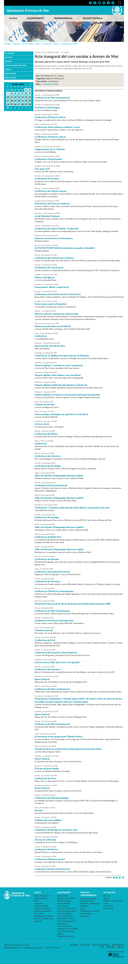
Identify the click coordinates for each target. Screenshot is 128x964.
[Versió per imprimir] (122, 877)
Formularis (84, 906)
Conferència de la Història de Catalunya (54, 257)
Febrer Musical (42, 679)
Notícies (8, 57)
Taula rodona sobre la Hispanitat (50, 304)
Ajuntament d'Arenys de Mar (27, 11)
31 (8, 107)
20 (19, 100)
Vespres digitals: (59, 365)
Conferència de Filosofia (47, 559)
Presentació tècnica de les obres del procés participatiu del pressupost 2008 (72, 603)
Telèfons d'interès (41, 906)
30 (29, 104)
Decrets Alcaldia (63, 903)
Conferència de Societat (47, 178)
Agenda (16, 43)
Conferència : (62, 355)
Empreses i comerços (42, 908)
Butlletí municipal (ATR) (15, 65)
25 (11, 104)
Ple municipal (62, 906)
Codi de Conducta (64, 926)
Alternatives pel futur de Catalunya (52, 203)
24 (8, 104)
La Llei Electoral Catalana (47, 216)
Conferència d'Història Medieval (51, 485)
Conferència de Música (46, 433)
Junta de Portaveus (64, 916)
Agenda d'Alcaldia (64, 900)
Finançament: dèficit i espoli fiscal (51, 287)
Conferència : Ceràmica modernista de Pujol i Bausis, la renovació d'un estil (72, 507)
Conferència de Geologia (47, 517)
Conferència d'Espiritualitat (48, 159)
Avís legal (85, 945)
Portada (7, 43)
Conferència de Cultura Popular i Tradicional (56, 228)
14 (22, 96)
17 (8, 100)
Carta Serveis (62, 923)
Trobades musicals (44, 630)
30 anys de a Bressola (45, 839)
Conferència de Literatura (47, 456)
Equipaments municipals (43, 916)
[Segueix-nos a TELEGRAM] (108, 2)
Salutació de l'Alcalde (65, 898)
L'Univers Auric (42, 424)
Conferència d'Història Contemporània (54, 591)
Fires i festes (39, 913)
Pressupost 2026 (87, 901)
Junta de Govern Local (66, 908)
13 (19, 96)
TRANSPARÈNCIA (63, 18)
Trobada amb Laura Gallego (48, 820)
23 (29, 100)
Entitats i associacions (43, 911)
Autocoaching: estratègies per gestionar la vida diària (61, 414)
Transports (38, 903)
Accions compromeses (66, 921)
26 (15, 104)
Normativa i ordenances (90, 903)
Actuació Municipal (88, 898)
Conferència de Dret (45, 640)
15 (26, 96)
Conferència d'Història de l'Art (50, 859)
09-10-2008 (27, 43)
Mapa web (110, 947)
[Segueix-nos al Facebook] (90, 2)
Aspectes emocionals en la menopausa (54, 238)
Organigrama (62, 895)
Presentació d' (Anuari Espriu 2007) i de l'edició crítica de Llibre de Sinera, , (78, 700)
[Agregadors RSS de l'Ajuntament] (112, 2)
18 (11, 100)
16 (29, 96)
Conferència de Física (45, 778)
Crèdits (120, 947)
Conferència (41, 336)
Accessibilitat (118, 945)
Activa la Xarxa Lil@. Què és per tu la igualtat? (57, 662)
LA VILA (13, 18)
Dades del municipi (41, 895)
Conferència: (57, 127)
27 (19, 104)
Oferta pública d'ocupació (86, 914)
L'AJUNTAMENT (35, 18)
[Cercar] (120, 2)
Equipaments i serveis (66, 918)
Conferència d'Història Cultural (50, 117)
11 (11, 96)
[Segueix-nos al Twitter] (94, 2)
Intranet (74, 945)
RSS (102, 947)
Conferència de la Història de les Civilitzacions (58, 294)
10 (8, 96)
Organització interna (65, 936)
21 (22, 100)
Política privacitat (100, 945)
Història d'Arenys (41, 898)
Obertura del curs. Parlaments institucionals (56, 313)
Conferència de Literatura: (56, 652)
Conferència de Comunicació (49, 267)
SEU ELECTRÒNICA (93, 18)
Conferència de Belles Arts (48, 536)
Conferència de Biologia (56, 829)
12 (15, 96)
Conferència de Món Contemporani (52, 97)
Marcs (38, 43)
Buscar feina (10, 78)
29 (26, 104)
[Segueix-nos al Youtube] (99, 2)
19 (15, 100)
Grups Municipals (64, 913)
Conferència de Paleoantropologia (51, 797)
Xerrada (38, 810)
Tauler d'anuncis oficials (89, 911)
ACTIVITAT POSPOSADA (65, 248)
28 (22, 104)
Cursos (8, 69)
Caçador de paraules (45, 404)
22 (26, 100)
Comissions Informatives (67, 911)
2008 (56, 43)
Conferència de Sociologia (48, 465)
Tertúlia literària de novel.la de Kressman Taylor (68, 748)
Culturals (47, 43)
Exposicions (10, 73)
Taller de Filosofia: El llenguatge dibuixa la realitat (59, 475)
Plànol (36, 900)
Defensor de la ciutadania (67, 928)
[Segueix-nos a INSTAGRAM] (104, 2)
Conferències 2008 (68, 43)
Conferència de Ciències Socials (50, 191)
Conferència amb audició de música (52, 571)
